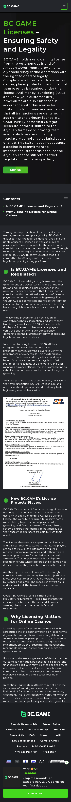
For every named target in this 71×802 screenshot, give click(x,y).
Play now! (35, 793)
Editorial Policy (38, 729)
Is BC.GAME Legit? (43, 746)
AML (58, 735)
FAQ (32, 735)
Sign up (15, 169)
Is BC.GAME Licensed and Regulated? (34, 206)
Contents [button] (11, 199)
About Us (59, 729)
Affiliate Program (26, 751)
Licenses (21, 746)
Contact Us (17, 735)
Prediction (49, 751)
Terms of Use (14, 729)
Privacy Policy (51, 724)
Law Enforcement (23, 740)
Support (45, 735)
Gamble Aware (49, 740)
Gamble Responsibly (24, 724)
